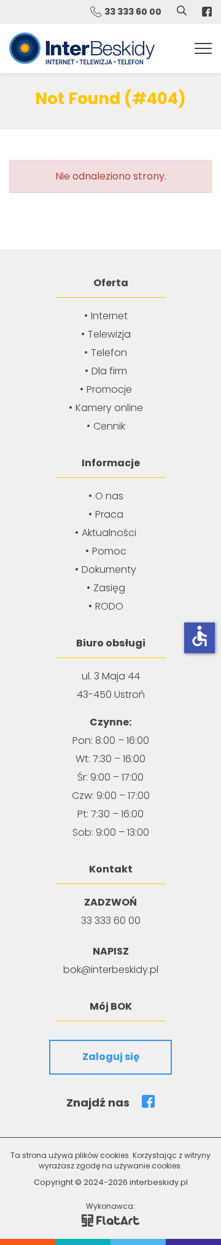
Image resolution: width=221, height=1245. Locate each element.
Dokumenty (109, 569)
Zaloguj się (110, 1057)
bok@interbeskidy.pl (110, 970)
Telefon (109, 353)
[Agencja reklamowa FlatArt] (110, 1219)
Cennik (109, 426)
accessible (199, 636)
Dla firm (109, 371)
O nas (109, 496)
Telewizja (109, 334)
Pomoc (109, 551)
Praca (109, 514)
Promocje (109, 389)
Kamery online (109, 408)
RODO (109, 606)
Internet (109, 316)
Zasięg (109, 588)
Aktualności (109, 533)
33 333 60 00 (132, 12)
